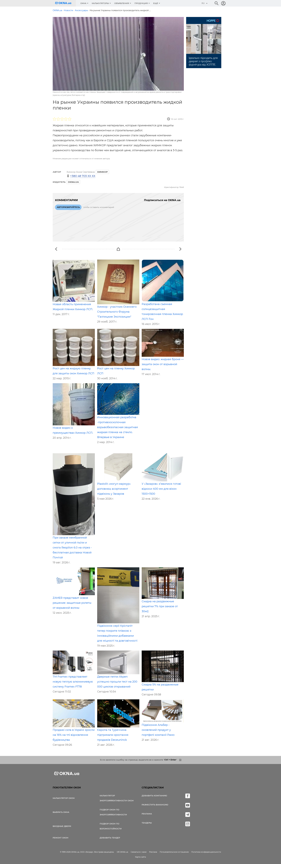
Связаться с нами (139, 852)
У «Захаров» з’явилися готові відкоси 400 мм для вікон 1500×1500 (161, 488)
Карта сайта (140, 857)
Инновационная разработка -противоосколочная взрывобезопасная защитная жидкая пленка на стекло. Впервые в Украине (117, 427)
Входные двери (62, 826)
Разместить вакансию (155, 804)
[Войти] (223, 3)
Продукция (141, 3)
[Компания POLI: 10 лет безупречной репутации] (56, 249)
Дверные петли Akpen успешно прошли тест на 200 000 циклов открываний (117, 681)
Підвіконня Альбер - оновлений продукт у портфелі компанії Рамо (158, 729)
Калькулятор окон (64, 798)
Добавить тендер (110, 838)
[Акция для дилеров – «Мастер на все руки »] (180, 249)
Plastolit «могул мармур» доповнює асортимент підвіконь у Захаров (114, 488)
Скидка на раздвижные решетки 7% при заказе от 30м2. (160, 606)
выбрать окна (61, 812)
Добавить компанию (154, 795)
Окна (83, 3)
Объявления (121, 3)
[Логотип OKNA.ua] (65, 3)
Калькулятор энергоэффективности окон (117, 798)
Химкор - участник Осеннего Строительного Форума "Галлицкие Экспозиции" (117, 311)
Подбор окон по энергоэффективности (113, 812)
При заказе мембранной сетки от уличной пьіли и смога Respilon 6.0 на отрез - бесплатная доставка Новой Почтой (72, 547)
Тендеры (147, 823)
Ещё (155, 3)
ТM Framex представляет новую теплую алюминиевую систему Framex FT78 (73, 681)
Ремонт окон (60, 838)
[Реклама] (203, 43)
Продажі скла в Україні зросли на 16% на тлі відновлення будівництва (74, 734)
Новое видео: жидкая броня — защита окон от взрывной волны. (163, 364)
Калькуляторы (100, 3)
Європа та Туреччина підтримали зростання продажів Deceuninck (112, 734)
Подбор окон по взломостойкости (111, 826)
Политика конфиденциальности (206, 852)
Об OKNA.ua (122, 852)
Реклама (147, 814)
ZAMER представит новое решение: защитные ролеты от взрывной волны (72, 602)
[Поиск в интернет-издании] (216, 3)
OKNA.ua (73, 182)
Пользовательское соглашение (174, 852)
